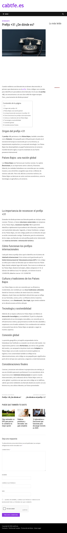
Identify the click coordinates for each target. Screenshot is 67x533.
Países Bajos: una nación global (13, 111)
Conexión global (9, 122)
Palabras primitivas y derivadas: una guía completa (22, 422)
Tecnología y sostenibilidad (12, 120)
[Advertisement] (24, 72)
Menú (6, 14)
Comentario (6, 449)
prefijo (24, 89)
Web (3, 491)
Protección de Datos (27, 528)
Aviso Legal (37, 528)
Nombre (4, 475)
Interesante (6, 21)
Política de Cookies (14, 528)
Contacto (5, 528)
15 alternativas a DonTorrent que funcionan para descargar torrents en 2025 (39, 423)
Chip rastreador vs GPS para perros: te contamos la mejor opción (8, 422)
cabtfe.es (15, 526)
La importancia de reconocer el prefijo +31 (16, 113)
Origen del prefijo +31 (10, 108)
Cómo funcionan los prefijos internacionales (17, 115)
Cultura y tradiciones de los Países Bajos (16, 118)
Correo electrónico (9, 483)
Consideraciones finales (11, 125)
